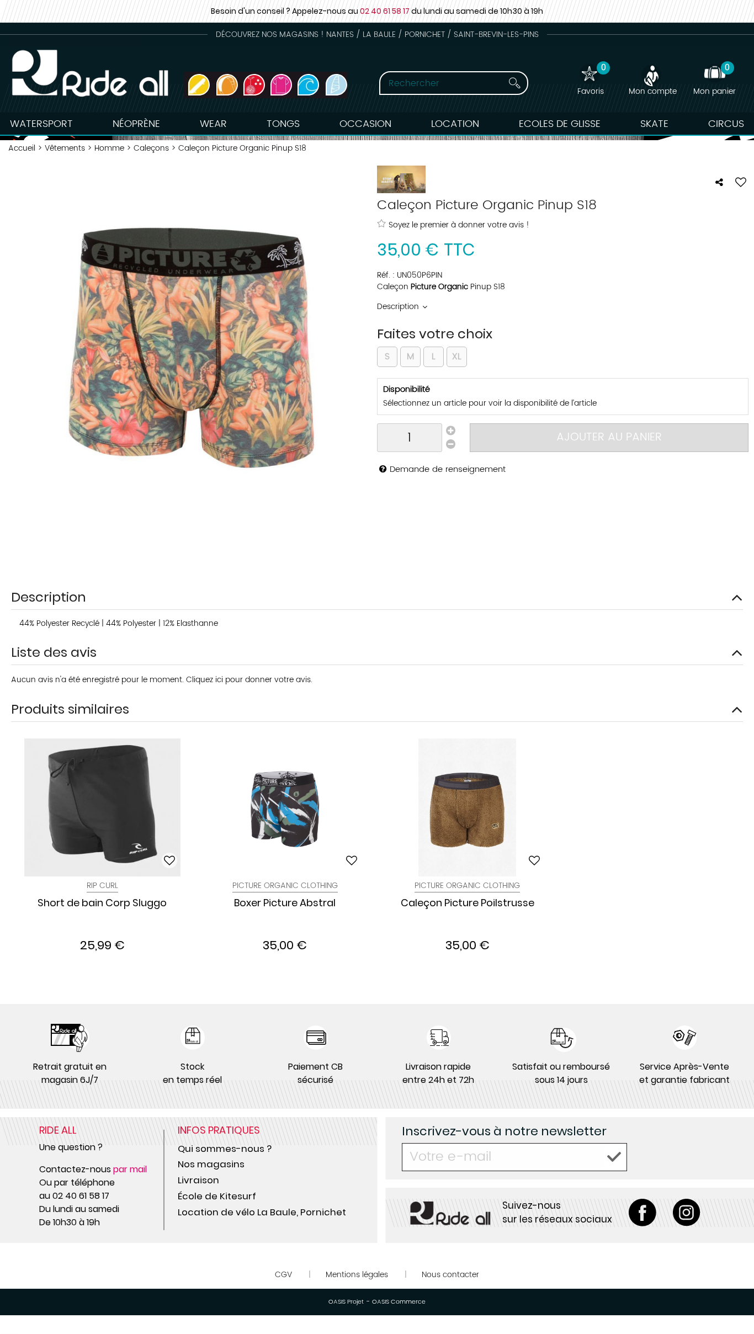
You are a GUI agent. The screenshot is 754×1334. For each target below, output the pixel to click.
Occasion (365, 124)
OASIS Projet (346, 1302)
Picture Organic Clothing (285, 885)
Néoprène (136, 124)
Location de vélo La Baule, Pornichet (262, 1212)
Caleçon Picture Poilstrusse (467, 903)
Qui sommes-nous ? (225, 1148)
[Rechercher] (514, 83)
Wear (213, 124)
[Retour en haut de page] (732, 1301)
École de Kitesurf (217, 1196)
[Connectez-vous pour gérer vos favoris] (740, 182)
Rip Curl (102, 885)
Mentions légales (357, 1274)
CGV (283, 1274)
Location (455, 124)
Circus (726, 124)
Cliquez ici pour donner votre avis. (249, 679)
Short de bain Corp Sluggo (102, 903)
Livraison (198, 1180)
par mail (130, 1169)
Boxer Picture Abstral (285, 903)
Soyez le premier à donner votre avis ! (459, 225)
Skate (654, 124)
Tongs (283, 124)
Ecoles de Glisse (560, 124)
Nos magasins (211, 1164)
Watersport (41, 124)
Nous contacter (450, 1274)
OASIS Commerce (399, 1302)
